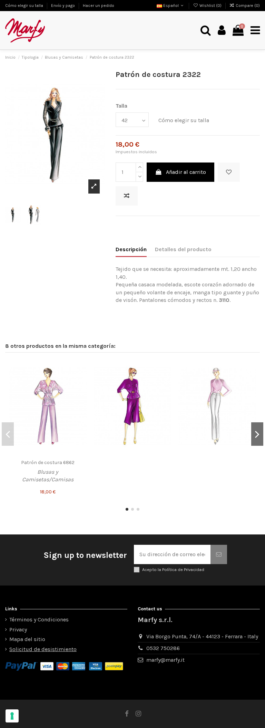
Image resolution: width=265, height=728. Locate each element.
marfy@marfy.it (165, 660)
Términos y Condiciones (39, 619)
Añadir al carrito (186, 172)
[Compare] (81, 379)
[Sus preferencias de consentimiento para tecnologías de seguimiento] (12, 715)
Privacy (18, 629)
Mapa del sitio (27, 639)
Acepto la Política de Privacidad (173, 569)
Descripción (131, 249)
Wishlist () (210, 5)
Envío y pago (63, 5)
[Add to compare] (127, 196)
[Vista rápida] (81, 392)
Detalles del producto (183, 249)
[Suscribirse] (218, 554)
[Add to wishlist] (229, 172)
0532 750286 (163, 648)
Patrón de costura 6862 (48, 462)
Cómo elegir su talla (24, 5)
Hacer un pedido (98, 5)
